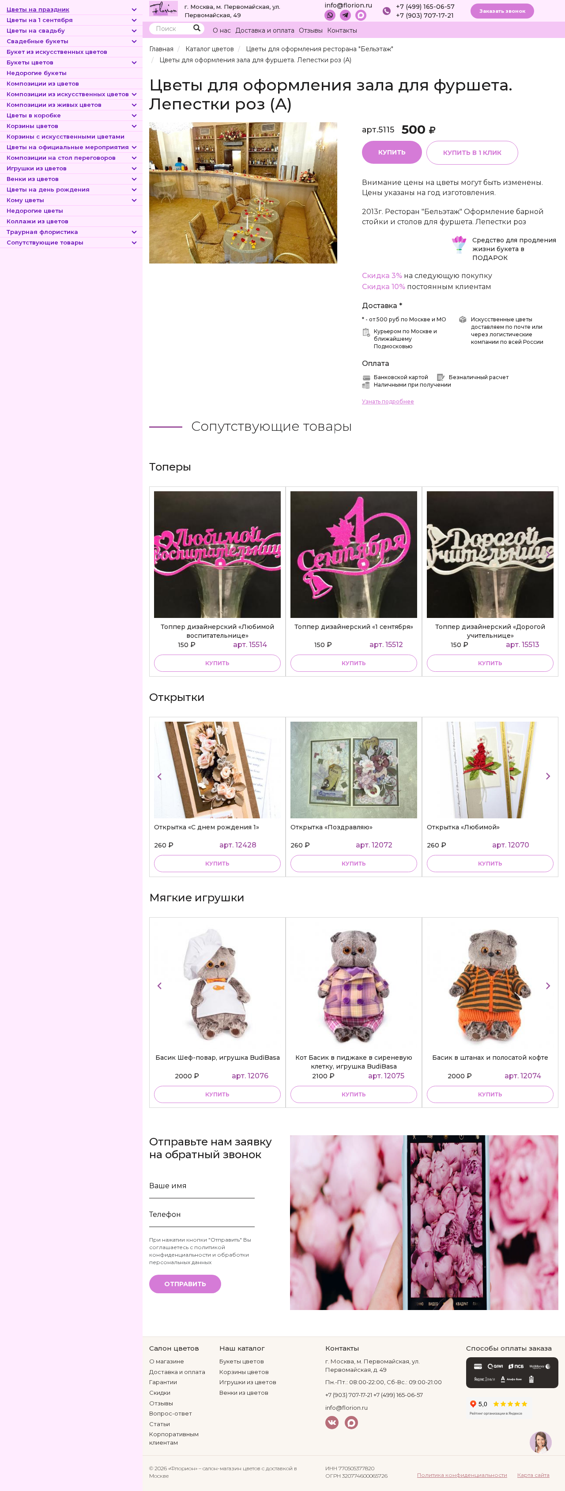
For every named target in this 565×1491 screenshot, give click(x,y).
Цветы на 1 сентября (40, 19)
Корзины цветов (32, 125)
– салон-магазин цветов (229, 1468)
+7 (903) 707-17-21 (425, 15)
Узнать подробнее (388, 401)
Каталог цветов (209, 49)
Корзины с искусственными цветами (65, 136)
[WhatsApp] (329, 15)
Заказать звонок (502, 11)
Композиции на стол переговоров (61, 157)
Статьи (159, 1423)
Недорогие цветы (35, 210)
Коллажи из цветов (37, 221)
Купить (392, 152)
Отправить (185, 1284)
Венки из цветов (33, 178)
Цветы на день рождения (48, 189)
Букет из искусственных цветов (57, 51)
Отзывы (311, 30)
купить (217, 663)
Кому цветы (25, 199)
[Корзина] (534, 31)
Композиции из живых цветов (54, 104)
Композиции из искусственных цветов (68, 94)
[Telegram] (345, 15)
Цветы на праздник (38, 9)
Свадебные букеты (37, 41)
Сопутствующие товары (45, 242)
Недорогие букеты (37, 72)
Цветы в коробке (34, 115)
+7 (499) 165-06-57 (425, 7)
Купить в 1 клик (472, 153)
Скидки (159, 1392)
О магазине (166, 1361)
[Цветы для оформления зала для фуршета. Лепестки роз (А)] (243, 192)
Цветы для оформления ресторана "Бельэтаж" (319, 49)
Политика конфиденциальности (462, 1475)
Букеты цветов (30, 62)
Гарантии (163, 1382)
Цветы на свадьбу (36, 30)
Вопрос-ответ (170, 1413)
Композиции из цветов (43, 83)
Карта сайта (533, 1475)
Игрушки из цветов (37, 168)
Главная (161, 49)
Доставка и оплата (264, 30)
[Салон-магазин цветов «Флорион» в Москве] (163, 7)
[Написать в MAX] (360, 15)
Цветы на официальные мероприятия (68, 147)
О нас (222, 30)
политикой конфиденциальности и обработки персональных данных (199, 1254)
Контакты (342, 30)
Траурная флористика (42, 231)
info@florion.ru (348, 5)
